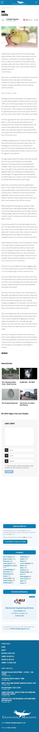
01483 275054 (11, 728)
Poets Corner (24, 579)
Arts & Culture (7, 557)
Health (22, 559)
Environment (7, 574)
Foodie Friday (7, 580)
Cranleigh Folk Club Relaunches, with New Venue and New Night (18, 700)
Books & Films (7, 559)
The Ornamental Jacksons (10, 403)
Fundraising (7, 583)
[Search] (36, 2)
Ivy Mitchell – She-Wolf (27, 382)
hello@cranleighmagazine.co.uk (19, 629)
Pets (21, 574)
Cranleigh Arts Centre (10, 565)
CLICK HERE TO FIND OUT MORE (15, 542)
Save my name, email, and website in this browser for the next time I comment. (19, 467)
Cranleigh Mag (7, 569)
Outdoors (23, 570)
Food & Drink (7, 578)
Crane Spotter (7, 563)
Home (3, 8)
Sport (22, 581)
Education (6, 572)
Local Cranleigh (25, 563)
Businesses (6, 561)
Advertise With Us (7, 659)
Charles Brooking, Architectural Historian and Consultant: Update (18, 693)
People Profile (24, 572)
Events (5, 576)
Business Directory (8, 653)
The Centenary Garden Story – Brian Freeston (9, 383)
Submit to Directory (8, 663)
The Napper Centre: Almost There (12, 678)
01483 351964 (19, 616)
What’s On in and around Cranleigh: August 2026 (18, 683)
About (3, 650)
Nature (22, 565)
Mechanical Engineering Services (19, 608)
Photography (24, 576)
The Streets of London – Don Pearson (27, 404)
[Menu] (2, 2)
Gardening (23, 557)
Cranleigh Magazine (12, 19)
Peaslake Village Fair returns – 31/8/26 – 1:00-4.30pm (17, 673)
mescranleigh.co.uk (19, 611)
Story (7, 8)
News (22, 568)
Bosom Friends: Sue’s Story (11, 688)
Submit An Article (7, 656)
